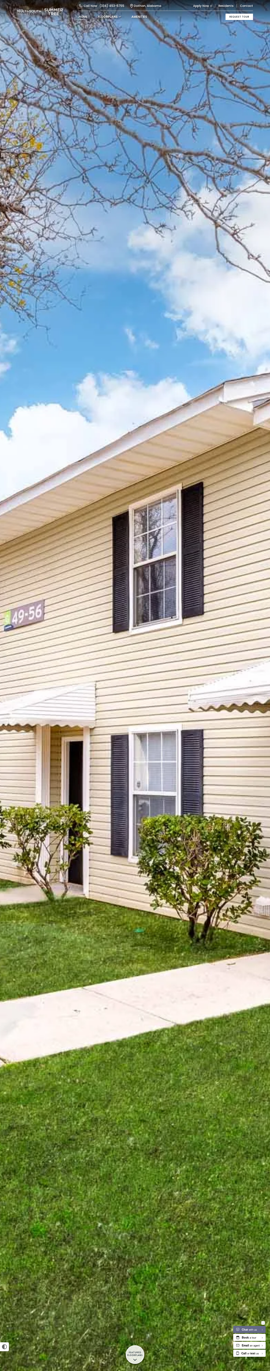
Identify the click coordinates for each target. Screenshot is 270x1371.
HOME (83, 17)
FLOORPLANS (108, 17)
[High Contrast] (4, 1346)
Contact (246, 6)
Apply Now (201, 6)
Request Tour (239, 16)
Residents (226, 6)
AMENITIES (139, 17)
